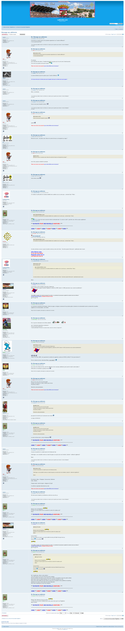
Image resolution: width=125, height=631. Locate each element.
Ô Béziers (34, 284)
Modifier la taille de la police (122, 26)
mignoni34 (35, 402)
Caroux (34, 342)
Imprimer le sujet (119, 26)
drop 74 (34, 211)
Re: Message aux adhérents (39, 37)
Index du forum (6, 27)
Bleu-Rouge (35, 319)
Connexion (121, 29)
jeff (33, 136)
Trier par (68, 613)
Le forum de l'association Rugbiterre (23, 27)
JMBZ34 (34, 73)
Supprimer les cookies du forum (108, 626)
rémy (34, 304)
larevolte (34, 233)
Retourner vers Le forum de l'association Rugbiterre (11, 618)
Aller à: (101, 618)
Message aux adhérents (9, 32)
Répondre (3, 615)
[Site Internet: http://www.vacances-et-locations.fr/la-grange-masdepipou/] (3, 206)
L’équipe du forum (99, 626)
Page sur (113, 34)
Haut (122, 46)
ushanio (34, 38)
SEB (34, 50)
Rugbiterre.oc (12, 27)
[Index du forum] (62, 17)
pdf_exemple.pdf (36, 235)
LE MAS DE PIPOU (36, 192)
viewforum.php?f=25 (35, 220)
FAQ (116, 29)
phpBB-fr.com (65, 629)
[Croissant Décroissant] (79, 613)
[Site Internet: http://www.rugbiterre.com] (3, 68)
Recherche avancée (119, 24)
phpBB (57, 628)
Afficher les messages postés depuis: (53, 613)
